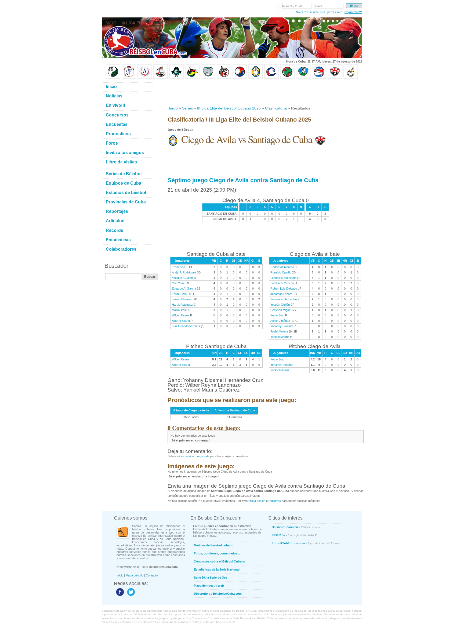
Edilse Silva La (181, 293)
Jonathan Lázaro (281, 293)
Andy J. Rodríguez (184, 272)
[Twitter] (130, 595)
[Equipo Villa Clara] (224, 77)
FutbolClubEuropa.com (306, 543)
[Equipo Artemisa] (144, 77)
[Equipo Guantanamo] (350, 77)
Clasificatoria (276, 108)
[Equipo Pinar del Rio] (113, 77)
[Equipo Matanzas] (192, 77)
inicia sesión (257, 500)
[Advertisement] (265, 92)
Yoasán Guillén (280, 304)
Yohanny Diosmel (281, 326)
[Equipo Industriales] (129, 77)
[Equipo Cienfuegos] (208, 77)
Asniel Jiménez (280, 320)
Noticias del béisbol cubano (213, 545)
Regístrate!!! (353, 12)
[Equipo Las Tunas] (287, 77)
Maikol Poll (179, 310)
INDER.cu (294, 535)
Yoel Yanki (178, 283)
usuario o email (292, 5)
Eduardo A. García (184, 288)
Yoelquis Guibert (182, 277)
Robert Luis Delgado (283, 288)
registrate (203, 456)
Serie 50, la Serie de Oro (210, 577)
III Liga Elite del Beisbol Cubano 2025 (229, 108)
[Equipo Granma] (319, 77)
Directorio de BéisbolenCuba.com (218, 593)
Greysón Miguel (280, 310)
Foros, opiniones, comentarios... (217, 553)
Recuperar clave (331, 12)
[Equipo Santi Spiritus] (240, 77)
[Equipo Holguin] (303, 77)
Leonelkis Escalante (283, 277)
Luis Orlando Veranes (186, 326)
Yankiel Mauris (279, 336)
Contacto (152, 575)
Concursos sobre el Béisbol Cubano (219, 561)
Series (187, 108)
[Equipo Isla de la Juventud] (176, 77)
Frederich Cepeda (282, 283)
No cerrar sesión (307, 12)
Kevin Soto (277, 315)
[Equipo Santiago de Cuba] (335, 77)
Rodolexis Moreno (282, 267)
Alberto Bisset (181, 320)
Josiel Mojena (279, 331)
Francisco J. (180, 267)
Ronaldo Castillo (280, 272)
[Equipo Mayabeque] (160, 77)
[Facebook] (119, 595)
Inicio (173, 108)
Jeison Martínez (182, 299)
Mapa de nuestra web (209, 585)
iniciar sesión (185, 456)
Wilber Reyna (180, 315)
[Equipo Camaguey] (271, 77)
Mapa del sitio (134, 575)
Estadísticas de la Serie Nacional (217, 569)
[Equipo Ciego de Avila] (255, 77)
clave (318, 5)
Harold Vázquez (182, 304)
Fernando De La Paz (284, 299)
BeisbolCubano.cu (296, 527)
